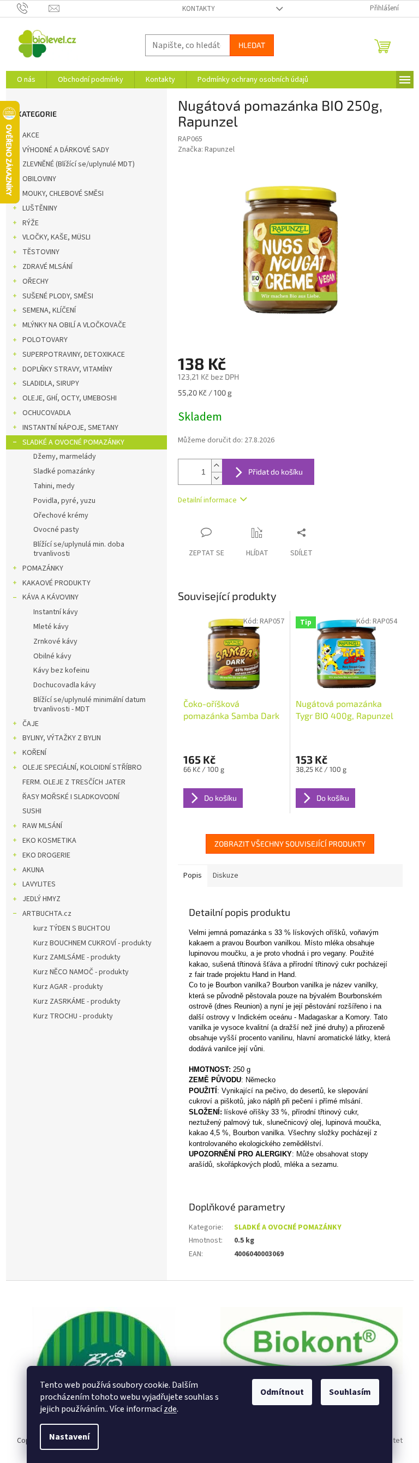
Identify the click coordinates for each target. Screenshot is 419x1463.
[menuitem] (26, 79)
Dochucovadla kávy (64, 685)
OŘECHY (35, 281)
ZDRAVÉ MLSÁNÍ (47, 266)
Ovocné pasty (56, 529)
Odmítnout (282, 1392)
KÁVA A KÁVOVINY (50, 597)
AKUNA (33, 870)
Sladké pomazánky (64, 471)
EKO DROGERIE (46, 855)
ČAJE (30, 723)
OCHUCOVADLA (46, 412)
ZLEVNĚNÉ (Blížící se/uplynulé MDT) (78, 164)
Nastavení (69, 1437)
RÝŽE (30, 223)
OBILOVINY (39, 178)
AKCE (30, 135)
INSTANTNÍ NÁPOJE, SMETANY (70, 427)
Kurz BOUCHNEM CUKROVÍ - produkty (92, 943)
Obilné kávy (52, 656)
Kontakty (198, 9)
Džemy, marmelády (64, 456)
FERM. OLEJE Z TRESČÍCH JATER (73, 782)
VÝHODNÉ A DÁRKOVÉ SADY (65, 150)
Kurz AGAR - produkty (68, 986)
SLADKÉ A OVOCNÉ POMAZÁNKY (73, 442)
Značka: (206, 149)
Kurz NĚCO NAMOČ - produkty (81, 972)
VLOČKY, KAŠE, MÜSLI (56, 237)
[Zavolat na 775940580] (33, 8)
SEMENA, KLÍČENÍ (49, 310)
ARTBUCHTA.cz (46, 913)
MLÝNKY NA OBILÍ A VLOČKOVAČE (74, 325)
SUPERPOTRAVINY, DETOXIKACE (73, 354)
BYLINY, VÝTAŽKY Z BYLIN (61, 738)
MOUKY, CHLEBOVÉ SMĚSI (63, 193)
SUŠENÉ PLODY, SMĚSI (57, 296)
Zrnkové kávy (55, 641)
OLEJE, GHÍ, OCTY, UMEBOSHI (69, 398)
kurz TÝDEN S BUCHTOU (71, 928)
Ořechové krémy (60, 515)
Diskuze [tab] (225, 875)
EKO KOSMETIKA (49, 840)
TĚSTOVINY (40, 252)
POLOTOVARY (45, 339)
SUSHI (31, 811)
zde (170, 1409)
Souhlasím (350, 1392)
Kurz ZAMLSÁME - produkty (77, 957)
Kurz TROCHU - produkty (73, 1016)
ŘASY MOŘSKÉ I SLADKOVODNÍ (70, 797)
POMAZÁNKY (42, 568)
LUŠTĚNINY (39, 208)
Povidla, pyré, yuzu (64, 500)
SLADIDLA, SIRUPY (50, 383)
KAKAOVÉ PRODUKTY (56, 583)
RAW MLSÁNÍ (42, 825)
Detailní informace (207, 500)
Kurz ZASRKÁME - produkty (77, 1001)
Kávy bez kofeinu (61, 670)
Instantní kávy (55, 612)
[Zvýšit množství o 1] (216, 465)
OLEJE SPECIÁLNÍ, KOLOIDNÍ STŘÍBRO (82, 767)
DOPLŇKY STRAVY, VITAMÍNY (67, 369)
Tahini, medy (54, 486)
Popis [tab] (192, 875)
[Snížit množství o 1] (216, 478)
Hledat (251, 45)
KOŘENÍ (34, 752)
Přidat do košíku (275, 471)
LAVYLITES (39, 884)
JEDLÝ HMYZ (41, 899)
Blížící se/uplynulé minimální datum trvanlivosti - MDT (89, 704)
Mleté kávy (51, 626)
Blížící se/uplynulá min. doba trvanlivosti (78, 549)
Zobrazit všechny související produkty (290, 843)
